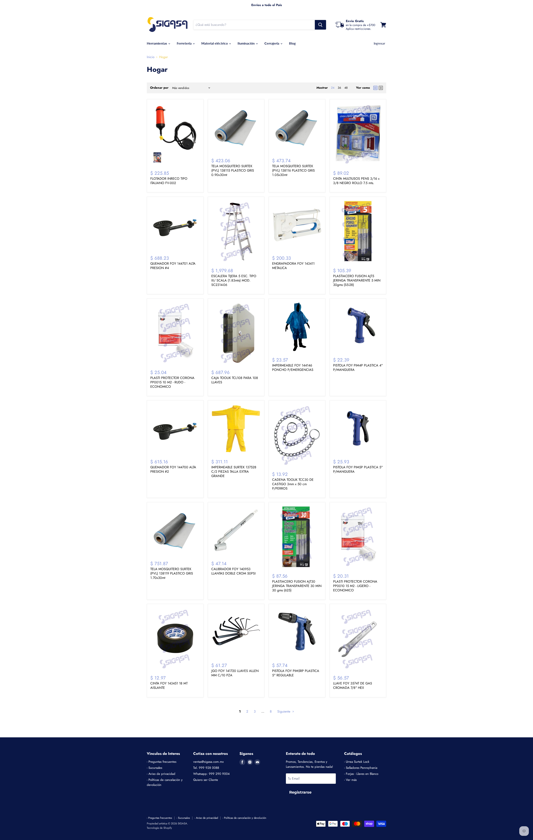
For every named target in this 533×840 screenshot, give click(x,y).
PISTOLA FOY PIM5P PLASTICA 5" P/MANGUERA (358, 469)
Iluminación (246, 43)
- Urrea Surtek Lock (356, 761)
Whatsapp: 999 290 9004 (211, 773)
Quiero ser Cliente (205, 780)
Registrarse (300, 792)
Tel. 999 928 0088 (206, 767)
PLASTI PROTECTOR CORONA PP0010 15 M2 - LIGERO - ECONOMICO (355, 586)
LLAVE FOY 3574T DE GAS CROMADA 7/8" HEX (352, 685)
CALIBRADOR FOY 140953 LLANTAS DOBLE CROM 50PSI (233, 571)
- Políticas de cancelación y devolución (244, 818)
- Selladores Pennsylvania (360, 767)
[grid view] (375, 88)
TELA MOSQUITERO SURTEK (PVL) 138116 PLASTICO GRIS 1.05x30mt (293, 170)
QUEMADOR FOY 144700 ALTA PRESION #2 (173, 469)
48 (346, 88)
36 (339, 88)
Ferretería (184, 43)
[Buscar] (320, 25)
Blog (292, 43)
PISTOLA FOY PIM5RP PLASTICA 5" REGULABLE (295, 673)
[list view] (381, 88)
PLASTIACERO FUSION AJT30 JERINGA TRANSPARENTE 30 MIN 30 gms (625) (296, 586)
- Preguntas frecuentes (161, 761)
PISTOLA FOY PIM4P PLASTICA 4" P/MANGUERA (358, 367)
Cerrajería (272, 43)
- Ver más (350, 780)
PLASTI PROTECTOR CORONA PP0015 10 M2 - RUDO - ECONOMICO (172, 382)
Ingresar (379, 43)
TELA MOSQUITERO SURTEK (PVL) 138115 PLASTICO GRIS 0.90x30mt (232, 170)
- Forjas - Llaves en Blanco (361, 773)
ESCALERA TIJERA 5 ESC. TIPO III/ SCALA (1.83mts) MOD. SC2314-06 (233, 280)
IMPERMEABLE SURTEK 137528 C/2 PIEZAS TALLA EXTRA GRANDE (233, 471)
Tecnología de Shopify (159, 828)
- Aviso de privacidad (161, 773)
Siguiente (284, 711)
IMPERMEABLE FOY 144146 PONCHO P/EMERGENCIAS (292, 367)
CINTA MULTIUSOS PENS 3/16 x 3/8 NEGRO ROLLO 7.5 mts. (356, 180)
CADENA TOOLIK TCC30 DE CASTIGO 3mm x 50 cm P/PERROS (293, 484)
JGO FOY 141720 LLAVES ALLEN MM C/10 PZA (235, 673)
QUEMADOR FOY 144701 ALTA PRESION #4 (173, 265)
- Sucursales (154, 767)
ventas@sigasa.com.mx (208, 761)
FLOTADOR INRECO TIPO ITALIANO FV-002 (168, 180)
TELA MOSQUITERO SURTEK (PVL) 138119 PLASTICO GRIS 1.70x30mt (171, 573)
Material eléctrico (215, 43)
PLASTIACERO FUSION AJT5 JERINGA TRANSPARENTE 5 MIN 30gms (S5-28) (356, 280)
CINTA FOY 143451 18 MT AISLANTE (169, 685)
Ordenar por (159, 88)
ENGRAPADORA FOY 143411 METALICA (293, 265)
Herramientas (157, 43)
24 (332, 88)
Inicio (150, 57)
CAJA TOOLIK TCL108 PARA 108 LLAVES (234, 380)
